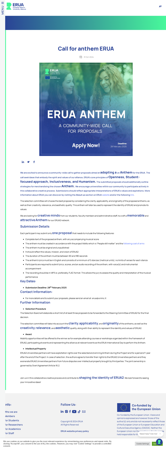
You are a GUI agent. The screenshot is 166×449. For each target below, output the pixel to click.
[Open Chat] (159, 442)
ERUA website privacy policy (75, 431)
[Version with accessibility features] (160, 6)
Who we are (10, 411)
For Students (11, 420)
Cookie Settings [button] (142, 444)
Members (9, 416)
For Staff (9, 433)
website (106, 194)
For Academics (12, 428)
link (132, 194)
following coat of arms (133, 243)
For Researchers (13, 424)
